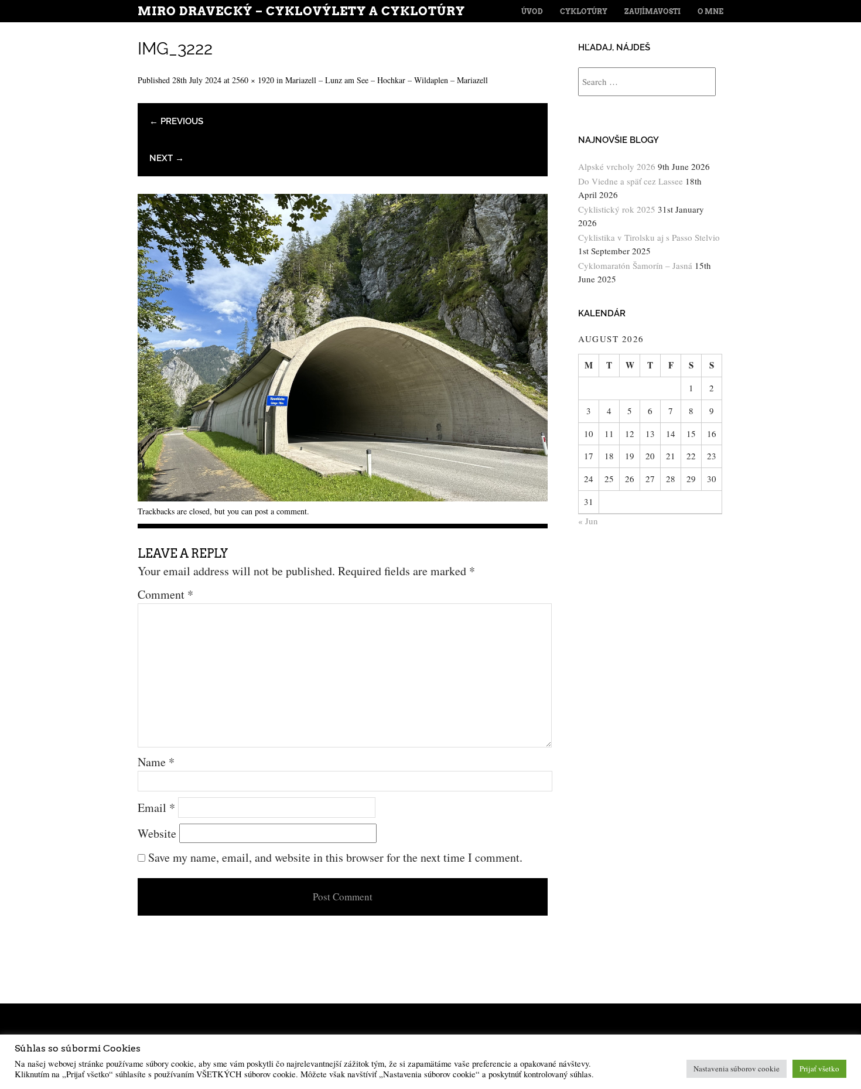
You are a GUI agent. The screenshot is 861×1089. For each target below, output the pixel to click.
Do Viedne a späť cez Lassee (630, 181)
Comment (165, 594)
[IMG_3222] (343, 497)
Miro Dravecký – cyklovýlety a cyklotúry (301, 11)
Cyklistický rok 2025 (616, 209)
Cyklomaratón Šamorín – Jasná (635, 265)
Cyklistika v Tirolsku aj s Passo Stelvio (649, 237)
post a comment (281, 511)
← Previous (176, 121)
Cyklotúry (583, 11)
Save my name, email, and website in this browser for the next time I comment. (335, 857)
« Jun (588, 521)
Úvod (532, 11)
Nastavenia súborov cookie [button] (736, 1068)
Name (156, 762)
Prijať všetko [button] (819, 1068)
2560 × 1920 (253, 80)
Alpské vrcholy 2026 (616, 166)
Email (156, 807)
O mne (710, 11)
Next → (166, 158)
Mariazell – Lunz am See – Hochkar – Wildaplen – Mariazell (386, 80)
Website (157, 833)
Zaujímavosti (652, 11)
